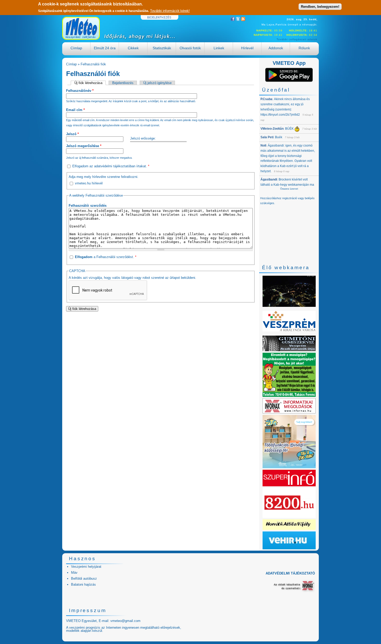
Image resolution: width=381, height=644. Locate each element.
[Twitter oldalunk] (238, 20)
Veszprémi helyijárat (86, 567)
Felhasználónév (80, 91)
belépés (310, 198)
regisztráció (289, 198)
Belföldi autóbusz (84, 578)
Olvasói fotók (190, 48)
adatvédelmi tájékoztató (112, 166)
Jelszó (72, 134)
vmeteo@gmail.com (125, 621)
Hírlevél (247, 48)
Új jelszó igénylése (157, 83)
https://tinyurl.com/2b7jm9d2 (280, 114)
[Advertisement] (160, 351)
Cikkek (133, 48)
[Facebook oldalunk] (233, 20)
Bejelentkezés (122, 83)
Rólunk (304, 48)
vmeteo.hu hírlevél (89, 183)
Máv (74, 572)
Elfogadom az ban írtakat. (110, 166)
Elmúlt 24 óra (105, 48)
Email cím (75, 110)
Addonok (276, 48)
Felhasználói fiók (93, 64)
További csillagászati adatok (297, 39)
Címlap (76, 48)
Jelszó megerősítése (83, 146)
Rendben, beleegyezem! (320, 7)
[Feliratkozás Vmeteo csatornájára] (243, 20)
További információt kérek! (170, 11)
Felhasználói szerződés (88, 205)
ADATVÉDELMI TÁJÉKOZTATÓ (290, 573)
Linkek (219, 48)
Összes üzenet (289, 188)
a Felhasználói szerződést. (105, 257)
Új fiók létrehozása (90, 83)
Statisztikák (162, 48)
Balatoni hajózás (83, 584)
